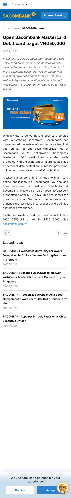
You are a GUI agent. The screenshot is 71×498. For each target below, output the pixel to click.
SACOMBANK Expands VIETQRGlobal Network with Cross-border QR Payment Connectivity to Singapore (34, 277)
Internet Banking (54, 15)
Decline (20, 490)
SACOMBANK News (33, 28)
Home (6, 28)
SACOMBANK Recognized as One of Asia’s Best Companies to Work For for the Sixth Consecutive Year (35, 299)
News (16, 28)
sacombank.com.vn (15, 224)
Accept (51, 490)
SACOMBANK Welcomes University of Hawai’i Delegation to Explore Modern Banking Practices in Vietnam (34, 255)
